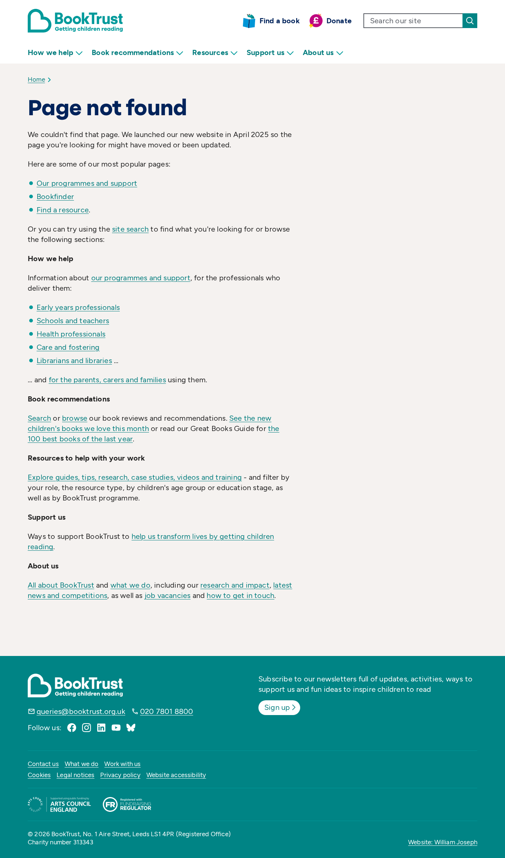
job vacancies (168, 595)
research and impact (235, 585)
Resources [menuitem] (210, 52)
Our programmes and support (87, 183)
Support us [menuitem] (265, 52)
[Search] (469, 20)
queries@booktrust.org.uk (81, 711)
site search (130, 229)
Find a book (280, 20)
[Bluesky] (130, 727)
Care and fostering (68, 347)
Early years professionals (78, 307)
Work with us (122, 764)
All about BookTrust (61, 585)
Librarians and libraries (74, 360)
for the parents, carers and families (107, 379)
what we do (130, 585)
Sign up (277, 707)
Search (39, 418)
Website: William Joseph (442, 842)
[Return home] (75, 21)
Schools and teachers (73, 320)
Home (36, 79)
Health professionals (71, 333)
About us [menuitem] (318, 52)
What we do (82, 764)
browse (74, 418)
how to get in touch (240, 595)
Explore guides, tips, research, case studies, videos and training (135, 477)
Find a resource (63, 209)
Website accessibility (176, 775)
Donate (339, 20)
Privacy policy (120, 775)
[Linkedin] (101, 727)
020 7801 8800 (166, 711)
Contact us (43, 764)
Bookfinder (55, 196)
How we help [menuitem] (50, 52)
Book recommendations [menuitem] (133, 52)
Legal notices (75, 775)
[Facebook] (71, 727)
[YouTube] (116, 727)
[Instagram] (86, 727)
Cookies (39, 775)
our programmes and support (140, 277)
